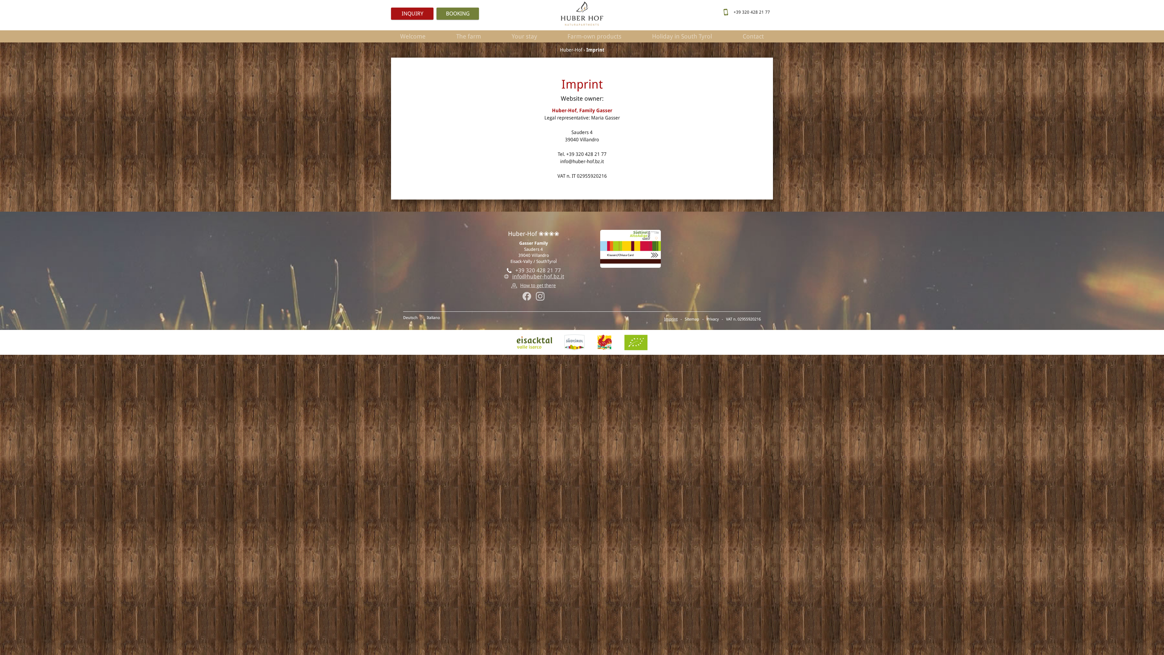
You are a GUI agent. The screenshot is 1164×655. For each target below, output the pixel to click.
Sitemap (692, 319)
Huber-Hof (571, 50)
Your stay (524, 36)
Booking (458, 13)
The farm (468, 36)
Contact (753, 36)
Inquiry (412, 13)
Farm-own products (594, 36)
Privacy (713, 319)
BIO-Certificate (635, 342)
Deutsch (410, 317)
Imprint (670, 319)
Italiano (433, 317)
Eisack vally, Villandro (534, 342)
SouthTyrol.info (574, 342)
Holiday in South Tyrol (682, 36)
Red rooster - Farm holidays (604, 342)
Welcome (413, 36)
